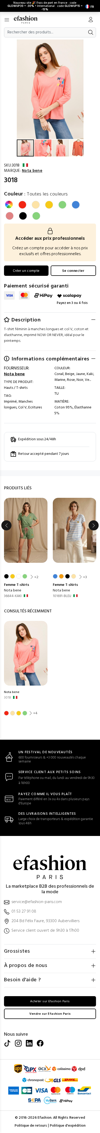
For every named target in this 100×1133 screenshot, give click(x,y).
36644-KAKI (13, 596)
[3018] (25, 653)
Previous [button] (6, 525)
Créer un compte (26, 271)
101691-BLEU (62, 596)
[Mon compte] (90, 20)
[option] (25, 548)
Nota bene (12, 590)
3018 (7, 697)
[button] (78, 44)
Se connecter (73, 271)
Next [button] (94, 525)
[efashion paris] (28, 20)
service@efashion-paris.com (36, 902)
